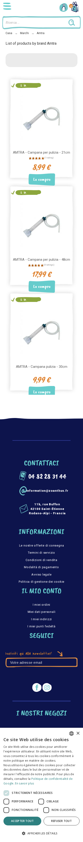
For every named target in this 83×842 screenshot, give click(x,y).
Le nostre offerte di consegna (41, 545)
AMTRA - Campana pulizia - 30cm (41, 367)
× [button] (78, 733)
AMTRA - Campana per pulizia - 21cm (41, 152)
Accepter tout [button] (22, 821)
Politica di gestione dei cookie (41, 581)
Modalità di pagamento (41, 567)
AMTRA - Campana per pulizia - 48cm (41, 259)
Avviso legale (41, 574)
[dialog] (41, 785)
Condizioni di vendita (41, 560)
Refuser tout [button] (61, 821)
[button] (41, 833)
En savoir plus (24, 783)
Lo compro (41, 179)
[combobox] (71, 733)
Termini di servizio (41, 552)
